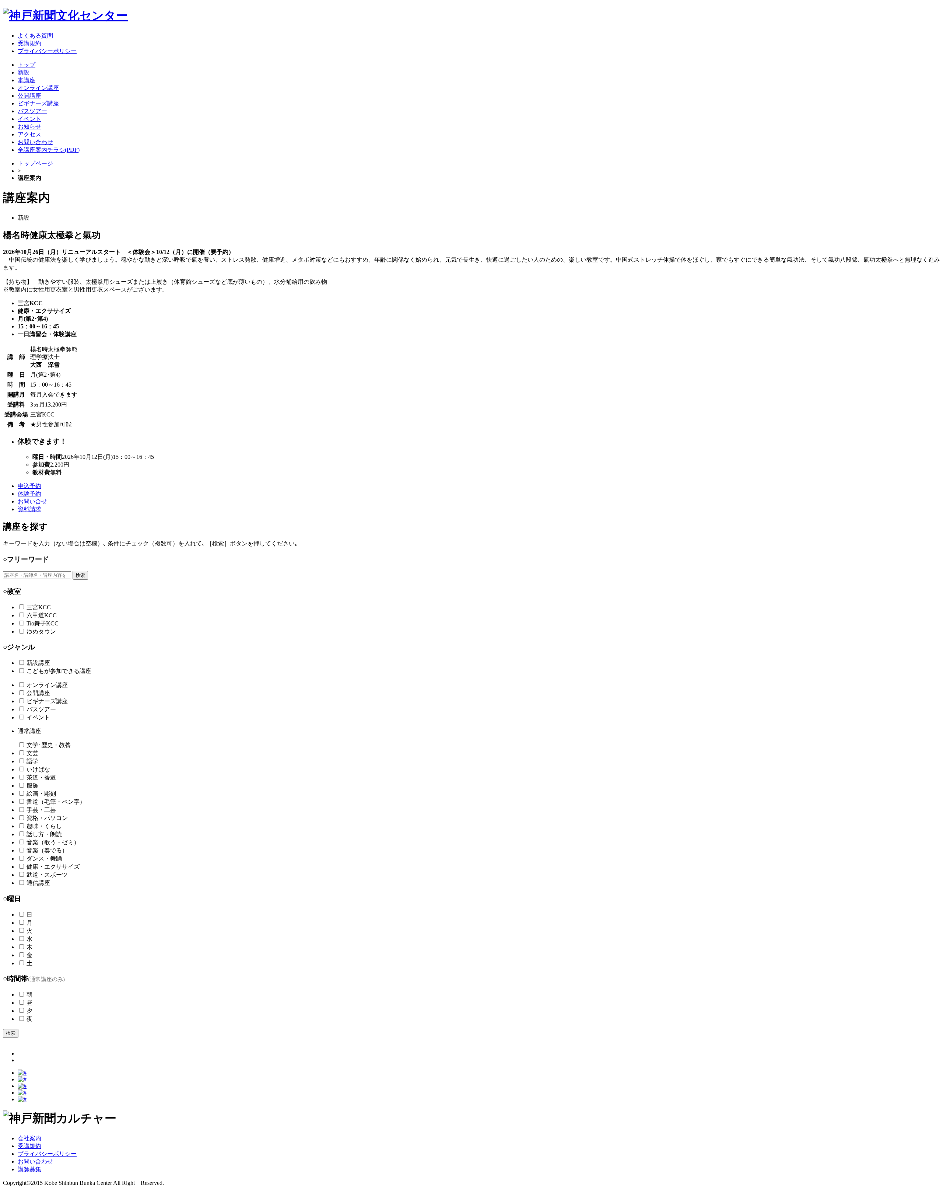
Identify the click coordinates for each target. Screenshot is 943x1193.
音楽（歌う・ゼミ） (53, 842)
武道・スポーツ (47, 875)
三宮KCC (39, 607)
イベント (38, 717)
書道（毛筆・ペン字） (56, 802)
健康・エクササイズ (53, 867)
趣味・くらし (44, 826)
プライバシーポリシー (47, 1154)
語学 (32, 761)
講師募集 (29, 1169)
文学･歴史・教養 (49, 745)
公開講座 (38, 693)
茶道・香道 (41, 777)
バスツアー (41, 709)
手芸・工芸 (41, 810)
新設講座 (38, 663)
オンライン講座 (47, 685)
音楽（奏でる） (47, 850)
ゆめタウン (41, 631)
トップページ (35, 163)
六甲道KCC (42, 615)
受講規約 (29, 1146)
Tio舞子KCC (43, 623)
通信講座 (38, 883)
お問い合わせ (35, 1161)
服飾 (32, 785)
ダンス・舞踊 (44, 858)
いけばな (38, 769)
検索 (80, 575)
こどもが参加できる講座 (59, 671)
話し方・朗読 (44, 834)
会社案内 (29, 1138)
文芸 (32, 753)
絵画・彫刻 (41, 794)
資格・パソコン (47, 818)
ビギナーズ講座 (47, 701)
